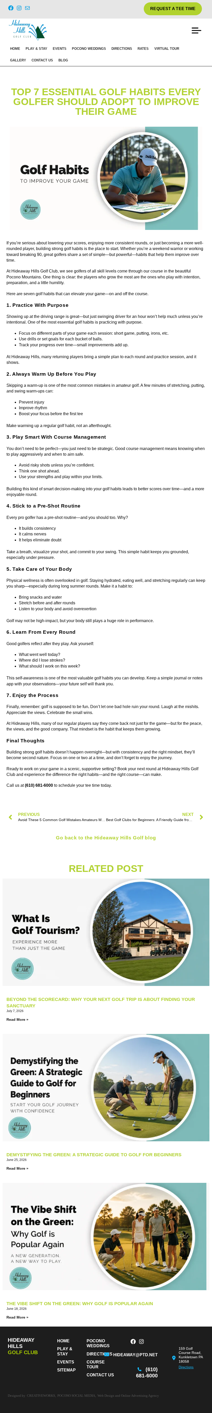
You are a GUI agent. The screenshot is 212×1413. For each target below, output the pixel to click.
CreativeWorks (41, 1396)
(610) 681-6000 (147, 1372)
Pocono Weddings (89, 49)
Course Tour (96, 1364)
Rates (143, 49)
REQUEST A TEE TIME (172, 8)
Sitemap (66, 1370)
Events (59, 49)
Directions (121, 49)
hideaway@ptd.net (135, 1355)
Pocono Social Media (76, 1396)
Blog (63, 60)
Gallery (18, 60)
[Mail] (27, 9)
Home (15, 49)
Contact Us (42, 60)
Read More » (17, 1019)
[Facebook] (11, 9)
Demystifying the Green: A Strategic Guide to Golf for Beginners (93, 1154)
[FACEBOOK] (133, 1342)
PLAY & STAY (36, 49)
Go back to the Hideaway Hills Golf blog (106, 837)
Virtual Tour (166, 49)
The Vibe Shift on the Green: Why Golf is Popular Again (79, 1303)
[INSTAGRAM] (141, 1342)
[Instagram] (19, 9)
